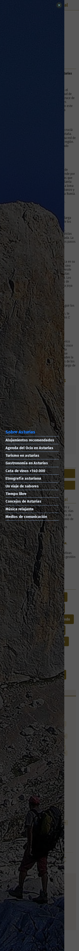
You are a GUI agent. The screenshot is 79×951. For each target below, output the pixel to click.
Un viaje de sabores (22, 486)
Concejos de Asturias (23, 501)
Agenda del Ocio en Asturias (29, 448)
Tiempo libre (16, 493)
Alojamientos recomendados (30, 440)
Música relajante (20, 509)
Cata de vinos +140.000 (25, 471)
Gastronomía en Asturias (27, 463)
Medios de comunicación (26, 516)
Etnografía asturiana (23, 478)
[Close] (59, 5)
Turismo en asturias (22, 455)
